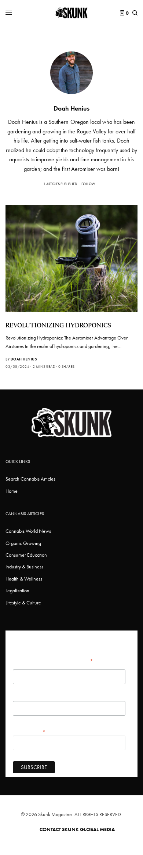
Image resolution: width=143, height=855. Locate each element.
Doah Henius (24, 359)
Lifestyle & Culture (23, 602)
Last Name (23, 697)
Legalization (17, 590)
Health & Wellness (24, 578)
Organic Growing (23, 543)
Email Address (29, 731)
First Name (23, 665)
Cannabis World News (28, 531)
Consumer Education (26, 555)
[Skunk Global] (71, 12)
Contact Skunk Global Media (77, 829)
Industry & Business (24, 566)
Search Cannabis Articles (30, 478)
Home (12, 491)
